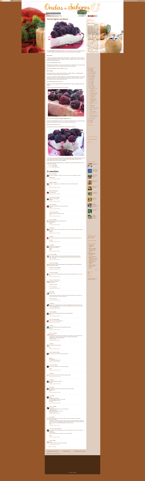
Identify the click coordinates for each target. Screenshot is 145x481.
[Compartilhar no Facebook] (55, 165)
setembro (92, 76)
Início (48, 13)
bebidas (89, 31)
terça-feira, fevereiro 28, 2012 (54, 187)
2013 (90, 69)
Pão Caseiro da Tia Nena (95, 164)
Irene (50, 387)
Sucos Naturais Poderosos (92, 96)
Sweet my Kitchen (92, 248)
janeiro (91, 118)
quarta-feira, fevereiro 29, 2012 (55, 370)
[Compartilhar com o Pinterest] (56, 165)
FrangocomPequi (52, 212)
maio (91, 82)
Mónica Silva (51, 173)
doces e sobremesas (56, 167)
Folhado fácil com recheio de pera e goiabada (93, 100)
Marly (50, 291)
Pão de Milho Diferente (94, 115)
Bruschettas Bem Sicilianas (95, 193)
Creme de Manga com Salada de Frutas (94, 93)
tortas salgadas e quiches (93, 49)
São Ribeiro (51, 311)
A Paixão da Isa (52, 272)
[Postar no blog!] (53, 165)
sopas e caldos (95, 47)
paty (50, 379)
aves (94, 29)
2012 (90, 70)
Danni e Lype (51, 333)
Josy (50, 303)
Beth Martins (51, 182)
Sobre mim (53, 13)
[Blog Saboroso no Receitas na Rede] (93, 237)
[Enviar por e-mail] (52, 165)
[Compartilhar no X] (54, 165)
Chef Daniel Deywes (53, 352)
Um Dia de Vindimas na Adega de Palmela (93, 250)
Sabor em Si (51, 406)
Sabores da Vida (92, 265)
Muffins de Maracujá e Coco (94, 199)
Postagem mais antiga (79, 451)
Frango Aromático (93, 111)
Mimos (89, 41)
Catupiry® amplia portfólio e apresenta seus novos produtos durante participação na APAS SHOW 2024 (93, 260)
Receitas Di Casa (92, 45)
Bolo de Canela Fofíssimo (92, 106)
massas (94, 40)
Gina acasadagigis (53, 319)
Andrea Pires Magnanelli (54, 428)
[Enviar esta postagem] (50, 165)
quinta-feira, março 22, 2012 (54, 444)
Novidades (92, 41)
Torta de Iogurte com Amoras (57, 19)
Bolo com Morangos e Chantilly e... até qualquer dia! (95, 205)
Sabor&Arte (51, 204)
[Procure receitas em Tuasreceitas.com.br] (92, 240)
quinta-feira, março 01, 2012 (54, 425)
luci (50, 373)
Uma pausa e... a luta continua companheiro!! (95, 170)
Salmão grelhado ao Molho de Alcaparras (94, 216)
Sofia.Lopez (51, 219)
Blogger (75, 472)
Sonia (50, 395)
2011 (90, 120)
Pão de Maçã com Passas (93, 91)
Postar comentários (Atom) (54, 453)
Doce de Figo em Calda (94, 107)
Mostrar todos (96, 269)
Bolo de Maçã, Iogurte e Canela (95, 176)
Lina (50, 325)
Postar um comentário (52, 446)
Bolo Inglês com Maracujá (95, 187)
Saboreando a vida (91, 46)
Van (50, 343)
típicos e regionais (92, 48)
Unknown (51, 440)
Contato (58, 13)
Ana (50, 236)
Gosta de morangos (92, 254)
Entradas (89, 40)
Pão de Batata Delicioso (95, 181)
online (89, 273)
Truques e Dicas (93, 50)
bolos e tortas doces (93, 33)
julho (91, 79)
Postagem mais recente (52, 451)
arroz (89, 29)
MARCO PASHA (52, 190)
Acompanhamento (91, 28)
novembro (92, 73)
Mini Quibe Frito (91, 245)
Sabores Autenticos (53, 197)
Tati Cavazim (51, 254)
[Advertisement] (93, 59)
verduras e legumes (92, 51)
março (91, 85)
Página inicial (66, 451)
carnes (89, 35)
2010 (90, 122)
